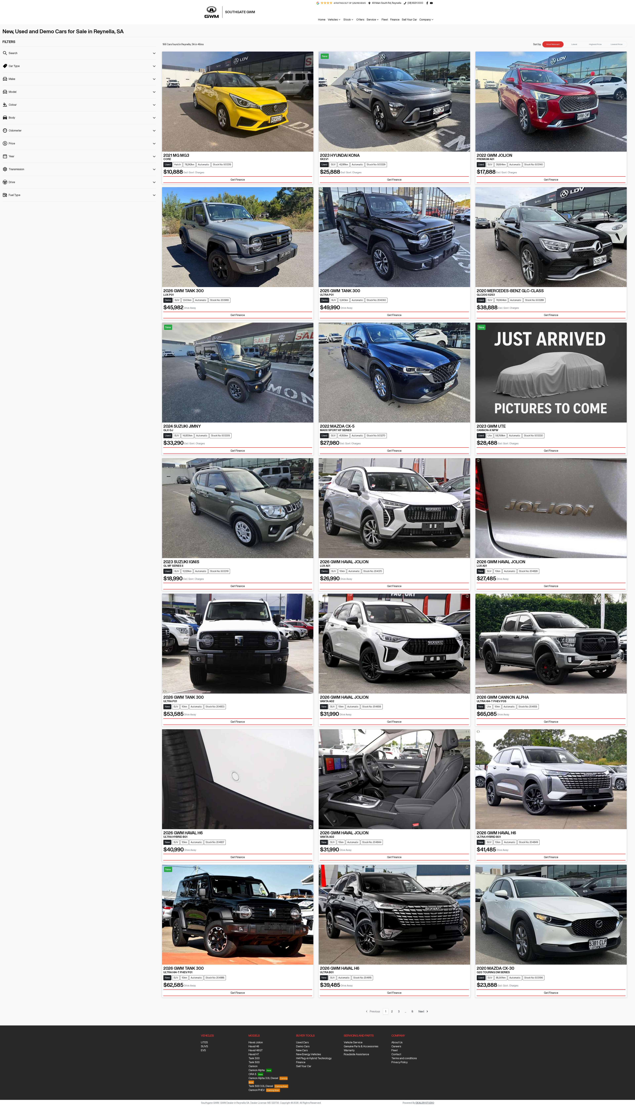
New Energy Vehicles (308, 1054)
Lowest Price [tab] (616, 44)
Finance (395, 19)
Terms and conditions (404, 1058)
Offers (360, 19)
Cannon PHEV (257, 1090)
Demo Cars (303, 1046)
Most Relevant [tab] (553, 44)
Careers (396, 1046)
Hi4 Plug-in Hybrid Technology (314, 1058)
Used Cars (302, 1042)
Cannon (253, 1066)
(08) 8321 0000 (415, 3)
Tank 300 (254, 1058)
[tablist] (584, 44)
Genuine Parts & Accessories (361, 1046)
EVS (203, 1050)
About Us (396, 1042)
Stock (347, 19)
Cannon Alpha (257, 1070)
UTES (204, 1042)
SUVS (204, 1046)
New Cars (302, 1050)
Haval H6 (254, 1046)
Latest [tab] (574, 44)
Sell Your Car (409, 19)
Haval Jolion (256, 1042)
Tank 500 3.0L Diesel (261, 1086)
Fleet (385, 19)
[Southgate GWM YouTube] (432, 3)
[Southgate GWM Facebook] (428, 3)
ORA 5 (252, 1074)
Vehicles (333, 19)
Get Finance (238, 179)
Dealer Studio (425, 1103)
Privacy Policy (399, 1062)
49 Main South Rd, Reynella (386, 3)
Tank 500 (254, 1062)
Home (321, 19)
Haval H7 (254, 1054)
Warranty (349, 1050)
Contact (396, 1054)
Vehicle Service (353, 1042)
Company (425, 19)
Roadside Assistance (356, 1054)
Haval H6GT (256, 1050)
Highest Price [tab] (595, 44)
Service (371, 19)
